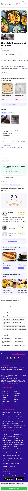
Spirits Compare (16, 455)
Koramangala (6, 413)
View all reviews (12, 241)
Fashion (16, 367)
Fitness (3, 369)
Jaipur (4, 397)
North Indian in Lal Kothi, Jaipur (9, 309)
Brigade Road (17, 413)
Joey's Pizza (5, 447)
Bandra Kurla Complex (8, 423)
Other (2, 372)
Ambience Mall (18, 417)
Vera (18, 463)
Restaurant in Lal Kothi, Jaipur (9, 303)
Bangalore (5, 393)
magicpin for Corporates (9, 463)
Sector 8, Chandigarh (8, 419)
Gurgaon (16, 391)
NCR (15, 397)
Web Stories (12, 466)
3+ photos (22, 31)
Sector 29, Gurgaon (19, 415)
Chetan (10, 226)
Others (14, 475)
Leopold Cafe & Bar (19, 444)
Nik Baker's (5, 438)
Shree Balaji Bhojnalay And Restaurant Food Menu (12, 342)
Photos (4, 112)
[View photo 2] (4, 37)
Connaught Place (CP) (19, 425)
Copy (17, 130)
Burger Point (17, 436)
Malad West (5, 425)
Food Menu (11, 112)
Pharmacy (20, 369)
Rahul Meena (12, 233)
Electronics (9, 369)
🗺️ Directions (12, 54)
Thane (15, 401)
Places (21, 458)
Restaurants (4, 367)
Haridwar (16, 406)
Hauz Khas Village (7, 427)
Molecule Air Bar (6, 440)
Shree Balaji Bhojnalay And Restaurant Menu (12, 338)
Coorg (15, 404)
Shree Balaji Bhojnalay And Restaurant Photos (13, 319)
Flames (16, 438)
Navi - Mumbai (6, 401)
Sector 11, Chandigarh (8, 421)
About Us (12, 453)
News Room (6, 453)
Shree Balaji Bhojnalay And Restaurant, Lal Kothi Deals (13, 315)
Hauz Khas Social (18, 449)
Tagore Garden (18, 427)
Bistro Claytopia (18, 434)
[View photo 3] (11, 37)
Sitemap (16, 458)
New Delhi (5, 391)
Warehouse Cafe (18, 440)
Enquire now (15, 488)
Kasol (3, 406)
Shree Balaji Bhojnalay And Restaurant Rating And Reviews (13, 334)
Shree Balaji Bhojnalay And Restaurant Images (13, 345)
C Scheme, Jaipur (18, 421)
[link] (7, 91)
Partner (5, 461)
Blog (4, 455)
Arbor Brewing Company (8, 436)
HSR (3, 415)
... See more (23, 69)
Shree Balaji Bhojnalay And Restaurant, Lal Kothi (13, 312)
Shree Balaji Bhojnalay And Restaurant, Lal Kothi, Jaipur (13, 323)
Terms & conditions (9, 177)
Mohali (4, 399)
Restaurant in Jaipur (7, 306)
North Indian (5, 154)
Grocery (21, 367)
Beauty (11, 367)
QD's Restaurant (6, 449)
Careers (5, 466)
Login (18, 3)
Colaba (16, 423)
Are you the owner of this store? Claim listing (11, 147)
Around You (19, 453)
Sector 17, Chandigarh (19, 419)
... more (23, 221)
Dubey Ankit (11, 212)
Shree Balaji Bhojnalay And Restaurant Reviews (13, 326)
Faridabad (16, 395)
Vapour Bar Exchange (8, 442)
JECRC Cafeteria (18, 442)
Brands (10, 461)
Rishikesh (4, 404)
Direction (24, 130)
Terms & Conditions (8, 458)
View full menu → (22, 182)
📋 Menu (4, 54)
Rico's (15, 447)
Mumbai (16, 399)
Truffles (4, 434)
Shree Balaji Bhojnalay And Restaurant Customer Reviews (14, 330)
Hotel (14, 369)
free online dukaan (18, 354)
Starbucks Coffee (7, 444)
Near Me (9, 455)
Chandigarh (17, 393)
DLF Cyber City (6, 417)
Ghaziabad (5, 395)
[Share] (19, 54)
